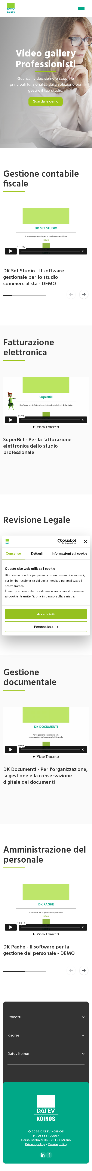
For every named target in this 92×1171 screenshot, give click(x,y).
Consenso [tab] (13, 553)
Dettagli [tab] (37, 553)
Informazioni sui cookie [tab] (69, 553)
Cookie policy (57, 1144)
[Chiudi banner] (85, 541)
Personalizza (43, 626)
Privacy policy (35, 1144)
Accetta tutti (46, 614)
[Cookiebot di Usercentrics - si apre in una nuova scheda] (58, 541)
